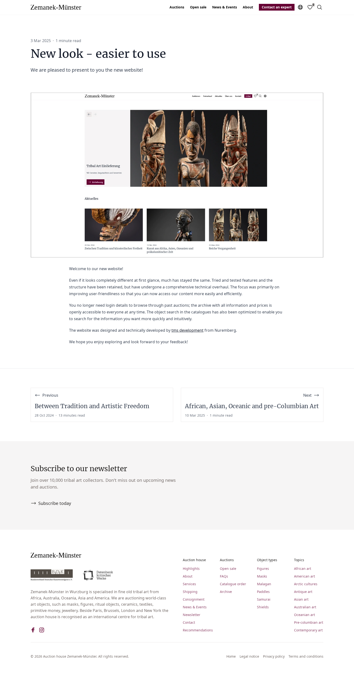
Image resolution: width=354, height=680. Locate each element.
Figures (263, 568)
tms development (187, 330)
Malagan (264, 584)
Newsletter (191, 614)
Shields (263, 607)
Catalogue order (233, 584)
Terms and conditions (305, 656)
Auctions (177, 7)
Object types (267, 560)
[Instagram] (41, 630)
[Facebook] (33, 630)
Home (231, 656)
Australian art (305, 607)
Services (189, 584)
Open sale (198, 7)
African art (302, 568)
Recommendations (197, 630)
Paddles (263, 591)
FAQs (224, 576)
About (248, 7)
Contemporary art (308, 630)
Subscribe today (54, 503)
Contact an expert (277, 7)
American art (304, 576)
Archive (226, 591)
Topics (299, 560)
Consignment (193, 599)
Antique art (303, 591)
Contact (189, 622)
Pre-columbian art (308, 622)
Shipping (190, 591)
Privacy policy (274, 656)
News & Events (224, 7)
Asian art (301, 599)
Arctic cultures (305, 584)
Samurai (263, 599)
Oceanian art (304, 614)
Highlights (191, 568)
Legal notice (249, 656)
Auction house (194, 560)
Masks (262, 576)
